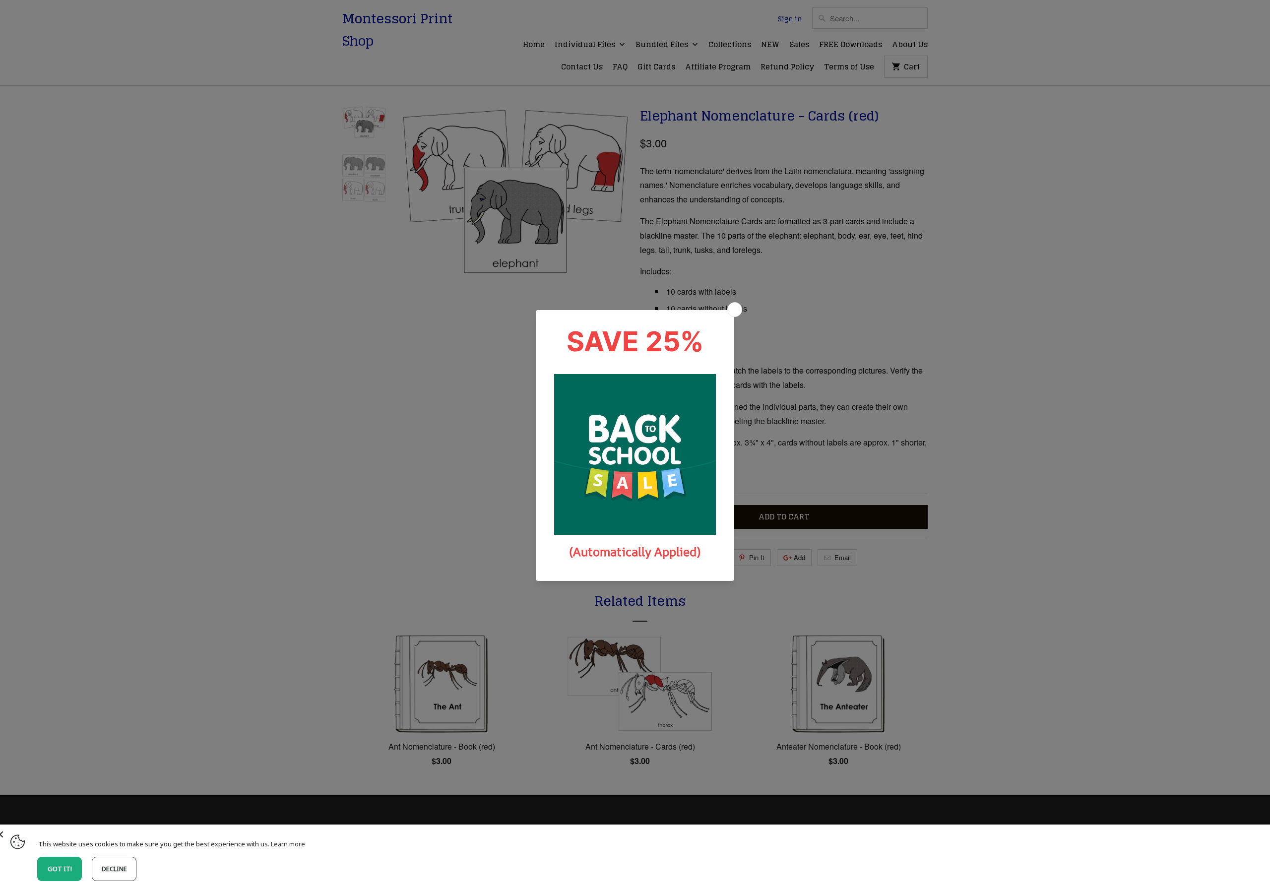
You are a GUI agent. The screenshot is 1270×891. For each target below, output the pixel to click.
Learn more (288, 843)
